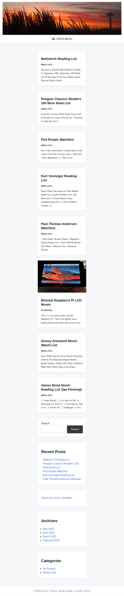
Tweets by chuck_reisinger (56, 497)
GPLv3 (87, 591)
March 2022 (49, 536)
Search (45, 423)
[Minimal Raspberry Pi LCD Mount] (62, 276)
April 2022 (49, 532)
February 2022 (51, 540)
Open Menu (64, 39)
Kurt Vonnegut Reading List (58, 475)
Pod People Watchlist (57, 139)
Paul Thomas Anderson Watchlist (62, 479)
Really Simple (65, 591)
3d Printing (46, 310)
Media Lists (46, 65)
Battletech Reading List (59, 59)
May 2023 (48, 528)
